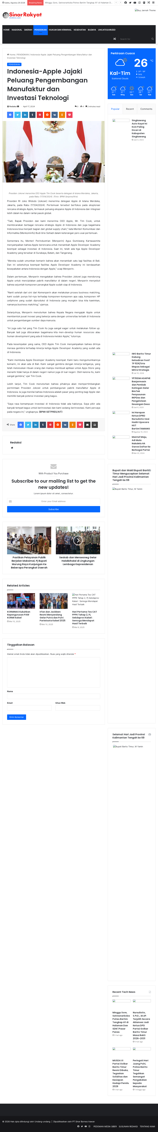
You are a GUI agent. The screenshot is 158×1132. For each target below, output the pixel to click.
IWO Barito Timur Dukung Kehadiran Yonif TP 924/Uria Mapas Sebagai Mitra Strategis (141, 361)
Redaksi (13, 106)
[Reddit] (47, 115)
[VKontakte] (55, 115)
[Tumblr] (32, 115)
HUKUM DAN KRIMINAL (60, 30)
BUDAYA (92, 30)
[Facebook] (10, 115)
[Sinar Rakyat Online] (26, 15)
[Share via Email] (87, 425)
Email (10, 703)
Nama (10, 691)
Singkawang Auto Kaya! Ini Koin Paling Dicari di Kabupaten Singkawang (139, 128)
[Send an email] (18, 106)
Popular (115, 108)
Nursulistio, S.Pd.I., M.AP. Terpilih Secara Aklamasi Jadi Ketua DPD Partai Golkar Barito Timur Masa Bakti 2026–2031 (100, 2)
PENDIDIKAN (40, 30)
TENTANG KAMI (147, 1126)
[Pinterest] (40, 115)
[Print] (95, 425)
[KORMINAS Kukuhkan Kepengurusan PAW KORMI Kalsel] (21, 601)
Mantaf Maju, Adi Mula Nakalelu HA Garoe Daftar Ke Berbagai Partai (141, 443)
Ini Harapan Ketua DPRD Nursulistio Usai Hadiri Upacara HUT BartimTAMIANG (141, 420)
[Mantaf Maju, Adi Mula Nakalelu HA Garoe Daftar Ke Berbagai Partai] (120, 441)
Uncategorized (106, 30)
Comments (146, 108)
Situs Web (60, 703)
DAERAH (28, 30)
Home (6, 30)
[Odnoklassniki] (62, 115)
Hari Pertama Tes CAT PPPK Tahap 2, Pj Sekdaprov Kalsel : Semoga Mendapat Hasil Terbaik (84, 617)
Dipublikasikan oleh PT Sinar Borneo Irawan (74, 1121)
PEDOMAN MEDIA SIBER (105, 1126)
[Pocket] (69, 115)
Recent (130, 108)
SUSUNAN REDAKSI (128, 1126)
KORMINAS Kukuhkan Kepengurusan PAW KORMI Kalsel (18, 614)
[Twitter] (18, 115)
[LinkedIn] (25, 115)
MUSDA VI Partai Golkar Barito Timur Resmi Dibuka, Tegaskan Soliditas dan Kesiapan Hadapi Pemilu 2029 (120, 1073)
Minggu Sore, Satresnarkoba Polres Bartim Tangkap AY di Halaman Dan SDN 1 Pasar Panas (121, 1022)
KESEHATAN (80, 30)
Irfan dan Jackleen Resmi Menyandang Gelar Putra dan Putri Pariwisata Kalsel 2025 (52, 616)
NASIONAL (17, 30)
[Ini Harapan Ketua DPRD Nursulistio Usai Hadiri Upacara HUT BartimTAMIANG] (120, 416)
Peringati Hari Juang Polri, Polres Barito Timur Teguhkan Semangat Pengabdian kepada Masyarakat (140, 1073)
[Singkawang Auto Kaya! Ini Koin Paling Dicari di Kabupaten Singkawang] (120, 234)
